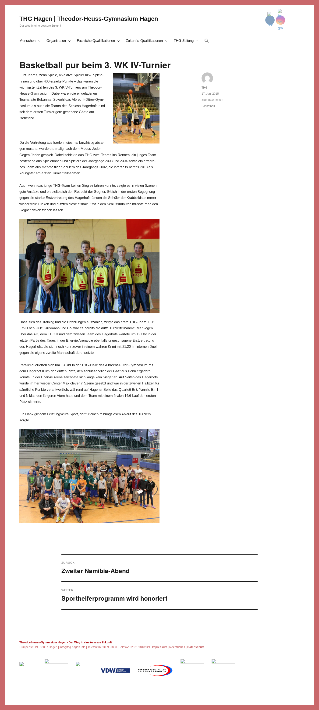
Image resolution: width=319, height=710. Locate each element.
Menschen (27, 41)
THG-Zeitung (184, 41)
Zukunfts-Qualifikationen (144, 41)
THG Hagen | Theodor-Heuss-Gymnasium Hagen (88, 18)
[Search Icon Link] (206, 41)
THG (204, 87)
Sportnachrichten (212, 99)
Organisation (56, 41)
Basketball (208, 106)
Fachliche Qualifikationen (96, 41)
